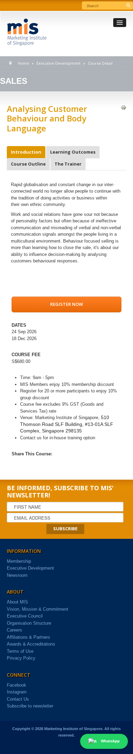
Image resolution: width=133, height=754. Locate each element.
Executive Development (30, 568)
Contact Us (18, 699)
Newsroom (17, 575)
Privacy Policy (21, 658)
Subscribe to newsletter (30, 705)
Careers (14, 630)
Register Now (66, 304)
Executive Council (25, 616)
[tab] (26, 152)
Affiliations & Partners (28, 637)
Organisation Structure (29, 623)
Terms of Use (20, 651)
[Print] (123, 107)
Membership (19, 561)
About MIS (17, 601)
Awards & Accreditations (31, 644)
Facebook (16, 685)
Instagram (17, 691)
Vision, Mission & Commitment (37, 609)
